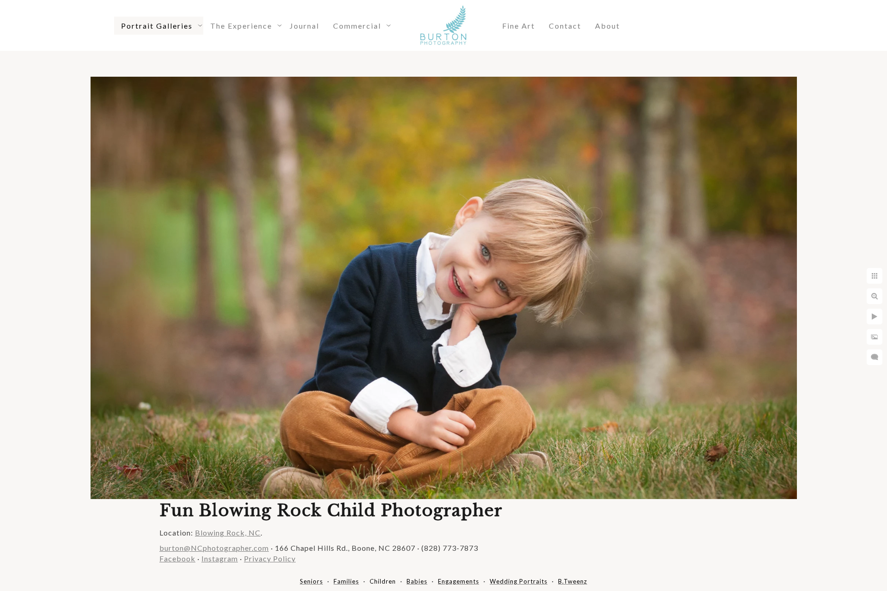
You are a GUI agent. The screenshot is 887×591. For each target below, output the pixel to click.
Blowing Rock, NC (228, 532)
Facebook (177, 558)
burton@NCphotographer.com (214, 547)
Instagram (219, 558)
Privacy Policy (270, 558)
